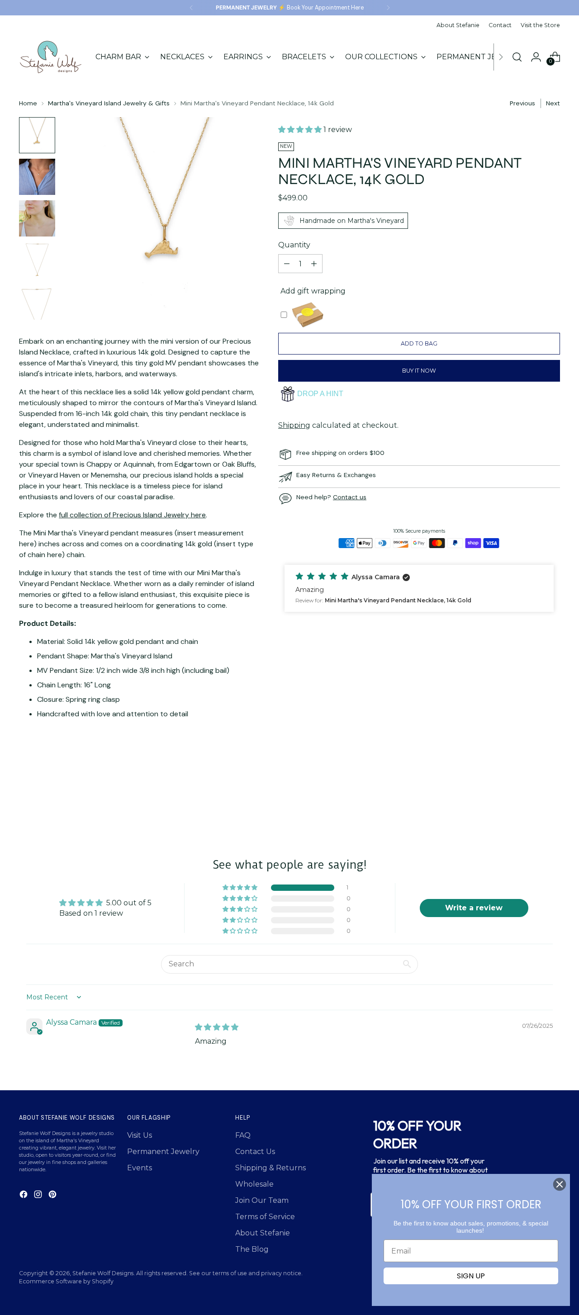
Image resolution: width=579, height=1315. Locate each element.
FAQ (243, 1135)
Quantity (294, 245)
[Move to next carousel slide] (552, 797)
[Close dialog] (559, 1184)
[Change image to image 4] (37, 260)
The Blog (252, 1249)
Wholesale (254, 1184)
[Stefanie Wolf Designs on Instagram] (38, 1196)
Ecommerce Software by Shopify (66, 1281)
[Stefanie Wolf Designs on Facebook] (24, 1196)
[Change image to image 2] (37, 177)
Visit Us (139, 1135)
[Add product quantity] (314, 264)
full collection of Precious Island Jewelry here (132, 515)
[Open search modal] (517, 57)
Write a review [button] (474, 907)
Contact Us (255, 1151)
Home (28, 103)
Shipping (294, 425)
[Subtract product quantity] (287, 264)
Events (139, 1168)
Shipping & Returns (270, 1168)
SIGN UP (471, 1276)
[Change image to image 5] (37, 302)
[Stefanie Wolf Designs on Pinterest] (53, 1196)
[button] (300, 129)
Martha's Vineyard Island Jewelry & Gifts (109, 103)
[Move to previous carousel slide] (531, 797)
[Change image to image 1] (37, 135)
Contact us (349, 497)
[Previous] (191, 7)
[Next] (388, 7)
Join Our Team (262, 1200)
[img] (216, 1027)
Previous (522, 103)
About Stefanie (262, 1233)
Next (553, 103)
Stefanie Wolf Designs (102, 1273)
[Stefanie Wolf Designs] (50, 57)
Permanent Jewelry (163, 1151)
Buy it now (419, 370)
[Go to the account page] (536, 57)
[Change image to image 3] (37, 218)
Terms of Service (265, 1216)
